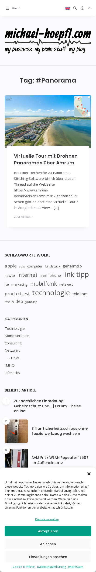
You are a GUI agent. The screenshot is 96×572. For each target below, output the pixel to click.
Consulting (13, 343)
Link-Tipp (76, 274)
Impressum (75, 567)
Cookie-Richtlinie (24, 567)
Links (15, 357)
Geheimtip (72, 266)
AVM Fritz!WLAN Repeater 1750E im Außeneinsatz (59, 460)
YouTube (31, 302)
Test (7, 302)
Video (17, 301)
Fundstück (52, 266)
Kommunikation (17, 335)
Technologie (51, 292)
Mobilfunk (43, 283)
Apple (11, 266)
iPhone (54, 275)
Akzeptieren (48, 531)
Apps (22, 266)
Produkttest (17, 293)
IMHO (10, 365)
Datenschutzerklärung (51, 567)
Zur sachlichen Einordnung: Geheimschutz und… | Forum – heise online (47, 406)
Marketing (19, 284)
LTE (7, 284)
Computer (34, 266)
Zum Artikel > (23, 216)
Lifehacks (12, 372)
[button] (89, 473)
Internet (27, 274)
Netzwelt (66, 284)
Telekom (80, 293)
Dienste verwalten (47, 519)
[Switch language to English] (67, 8)
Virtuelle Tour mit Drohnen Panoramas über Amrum (46, 159)
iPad (43, 276)
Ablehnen (48, 543)
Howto (10, 275)
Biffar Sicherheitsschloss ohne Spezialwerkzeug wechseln (59, 431)
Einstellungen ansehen (48, 556)
